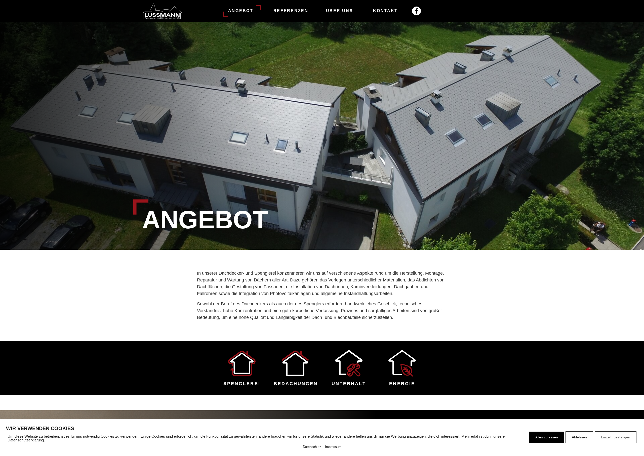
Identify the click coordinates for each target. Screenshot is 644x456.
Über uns (339, 11)
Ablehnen (579, 437)
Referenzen (290, 11)
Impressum (333, 447)
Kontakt (385, 11)
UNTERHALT (349, 383)
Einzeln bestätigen (615, 437)
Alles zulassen (546, 437)
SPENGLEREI (241, 383)
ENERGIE (402, 383)
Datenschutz (312, 447)
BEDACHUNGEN (296, 383)
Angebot (240, 11)
